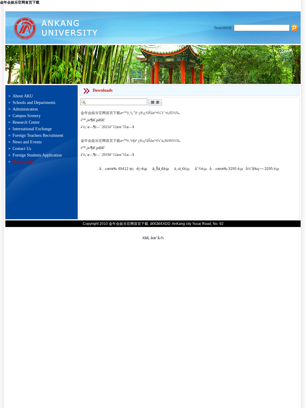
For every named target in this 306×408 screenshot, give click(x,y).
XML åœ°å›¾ (153, 238)
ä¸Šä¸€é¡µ (160, 169)
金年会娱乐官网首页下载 (19, 2)
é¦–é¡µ (142, 169)
